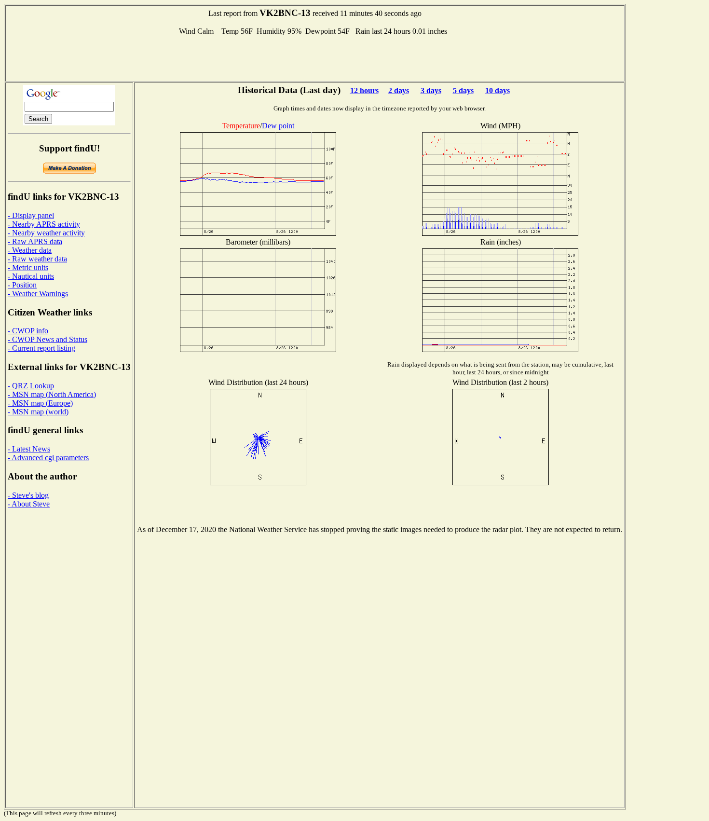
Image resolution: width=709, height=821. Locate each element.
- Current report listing (41, 348)
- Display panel (31, 215)
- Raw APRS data (35, 241)
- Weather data (30, 250)
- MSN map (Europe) (40, 403)
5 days (463, 90)
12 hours (364, 90)
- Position (22, 285)
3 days (431, 90)
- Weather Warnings (38, 293)
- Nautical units (31, 276)
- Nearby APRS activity (44, 224)
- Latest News (29, 449)
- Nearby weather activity (46, 233)
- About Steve (29, 504)
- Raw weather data (37, 259)
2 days (398, 90)
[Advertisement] (315, 57)
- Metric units (28, 267)
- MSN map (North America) (52, 394)
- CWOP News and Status (47, 339)
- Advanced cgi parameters (48, 457)
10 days (497, 90)
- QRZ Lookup (31, 386)
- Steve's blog (28, 495)
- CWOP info (28, 331)
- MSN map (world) (38, 412)
